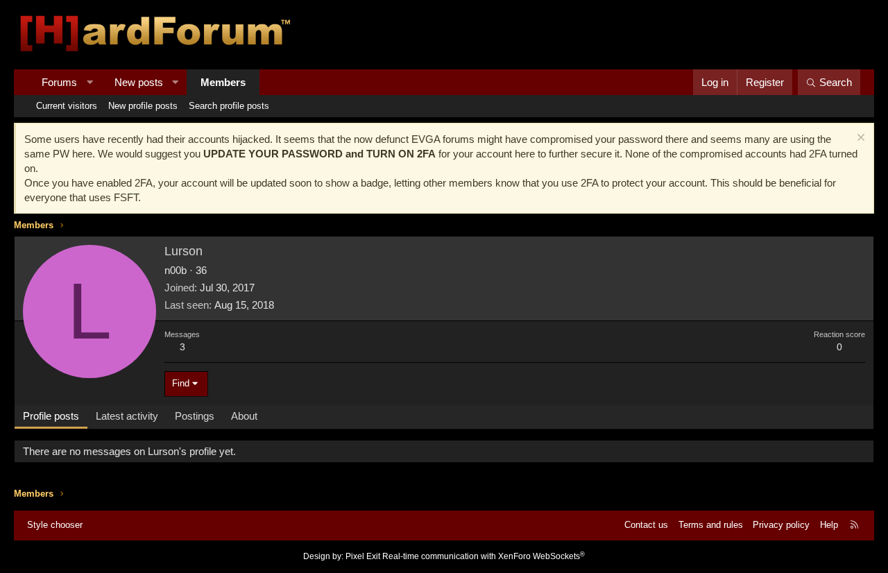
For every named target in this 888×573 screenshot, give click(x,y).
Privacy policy (781, 525)
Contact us (646, 525)
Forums (59, 82)
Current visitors (66, 106)
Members (223, 82)
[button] (90, 82)
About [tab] (244, 416)
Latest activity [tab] (127, 416)
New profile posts (143, 106)
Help (829, 525)
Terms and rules (710, 525)
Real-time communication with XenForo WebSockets (483, 556)
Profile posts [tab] (51, 416)
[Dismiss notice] (859, 139)
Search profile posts (229, 106)
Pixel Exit (362, 556)
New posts (138, 82)
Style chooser (55, 525)
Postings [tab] (194, 416)
